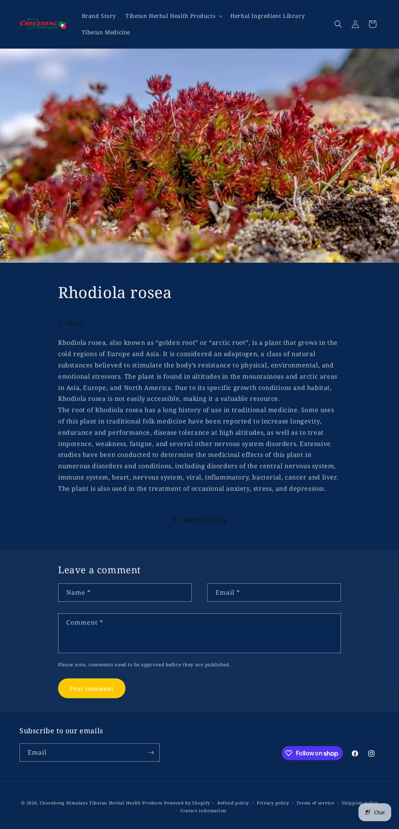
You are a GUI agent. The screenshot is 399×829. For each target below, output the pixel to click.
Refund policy (233, 803)
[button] (173, 16)
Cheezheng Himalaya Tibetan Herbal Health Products (101, 803)
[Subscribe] (150, 752)
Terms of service (315, 803)
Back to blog (205, 520)
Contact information (203, 810)
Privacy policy (273, 803)
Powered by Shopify (187, 803)
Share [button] (74, 323)
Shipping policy (360, 803)
